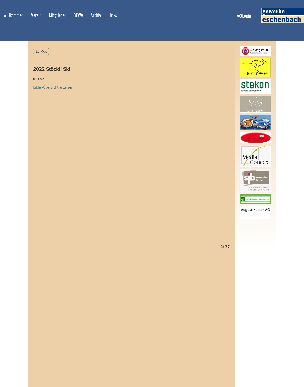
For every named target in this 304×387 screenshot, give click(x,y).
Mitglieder (57, 15)
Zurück (41, 51)
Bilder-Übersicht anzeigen (53, 87)
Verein (36, 15)
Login (246, 15)
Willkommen (13, 15)
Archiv (96, 15)
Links (112, 15)
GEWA (78, 15)
